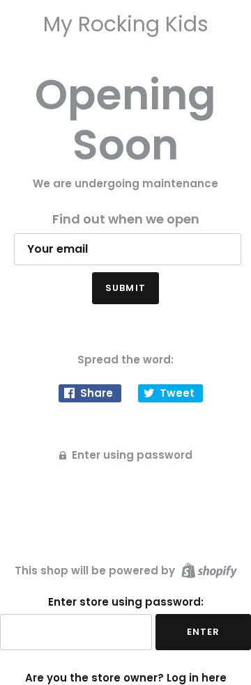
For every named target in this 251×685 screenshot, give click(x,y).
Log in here (197, 677)
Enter (203, 631)
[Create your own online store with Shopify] (207, 569)
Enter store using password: (126, 602)
